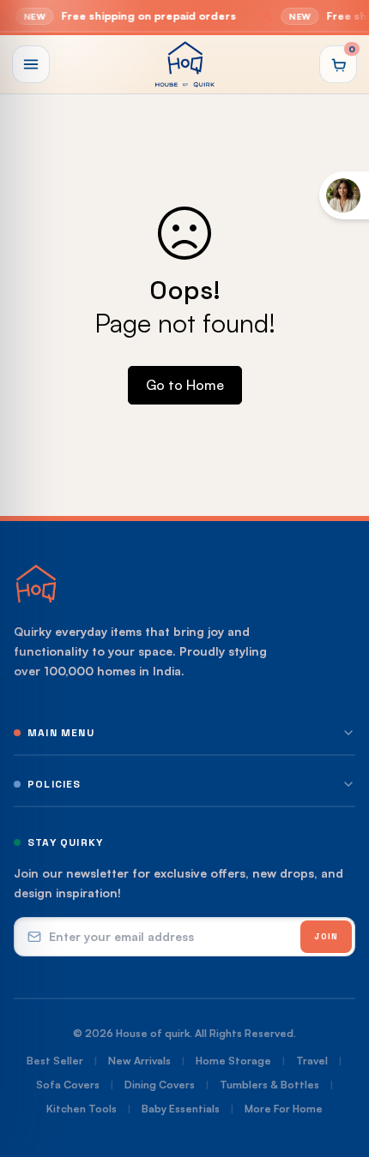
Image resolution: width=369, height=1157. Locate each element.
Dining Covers (159, 1084)
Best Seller (55, 1060)
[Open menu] (31, 64)
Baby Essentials (181, 1108)
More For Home (284, 1108)
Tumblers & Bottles (269, 1084)
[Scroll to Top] (338, 1066)
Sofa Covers (68, 1084)
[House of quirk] (184, 64)
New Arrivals (139, 1060)
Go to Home (185, 384)
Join (326, 936)
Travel (312, 1060)
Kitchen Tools (81, 1108)
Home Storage (233, 1060)
